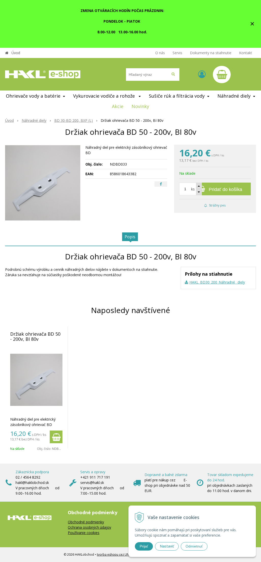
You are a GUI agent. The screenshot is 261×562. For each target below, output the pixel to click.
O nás (160, 52)
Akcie (117, 106)
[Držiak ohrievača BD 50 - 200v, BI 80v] (42, 183)
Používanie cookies (83, 532)
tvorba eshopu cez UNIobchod (119, 554)
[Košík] (222, 74)
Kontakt (245, 52)
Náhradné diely (34, 120)
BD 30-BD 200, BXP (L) (73, 120)
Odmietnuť (194, 546)
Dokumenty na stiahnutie (210, 52)
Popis (130, 237)
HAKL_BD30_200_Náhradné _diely (217, 282)
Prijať (144, 546)
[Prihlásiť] (202, 74)
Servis (177, 52)
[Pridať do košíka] (56, 437)
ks (193, 189)
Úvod (15, 52)
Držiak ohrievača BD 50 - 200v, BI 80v (35, 336)
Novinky (140, 106)
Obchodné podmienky (86, 522)
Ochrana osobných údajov (89, 527)
